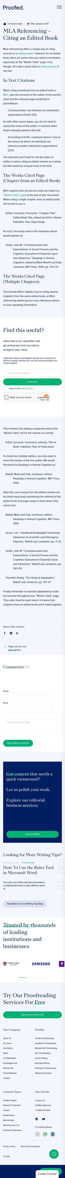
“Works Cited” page (14, 195)
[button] (22, 977)
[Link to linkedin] (11, 633)
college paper (25, 53)
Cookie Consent (47, 1174)
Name (6, 691)
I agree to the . (21, 389)
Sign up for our (17, 648)
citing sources (48, 67)
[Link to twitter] (17, 633)
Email (5, 703)
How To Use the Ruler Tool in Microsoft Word (28, 870)
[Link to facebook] (4, 633)
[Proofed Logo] (13, 7)
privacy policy (27, 389)
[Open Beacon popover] (54, 1154)
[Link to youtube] (43, 1119)
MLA (6, 95)
